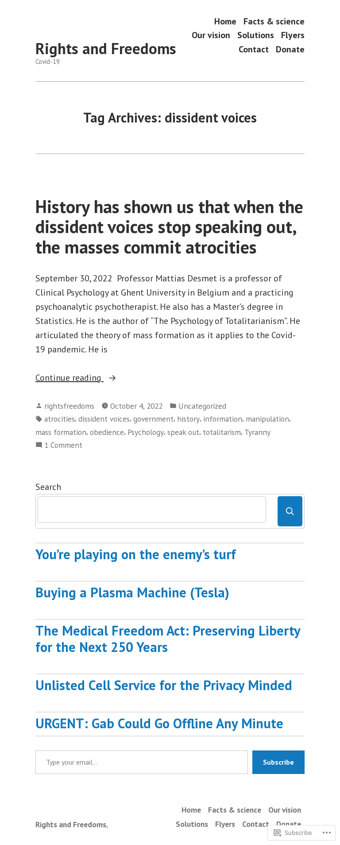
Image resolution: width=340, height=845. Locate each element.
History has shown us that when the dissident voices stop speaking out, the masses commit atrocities (169, 226)
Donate (290, 49)
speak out (183, 432)
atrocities (59, 419)
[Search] (290, 511)
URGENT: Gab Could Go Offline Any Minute (159, 723)
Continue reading (69, 378)
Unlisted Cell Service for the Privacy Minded (163, 685)
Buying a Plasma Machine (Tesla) (132, 592)
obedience (107, 432)
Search (48, 487)
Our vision (211, 35)
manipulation (267, 419)
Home (225, 21)
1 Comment (63, 445)
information (222, 419)
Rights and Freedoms (105, 48)
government (153, 419)
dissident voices (104, 419)
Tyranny (257, 432)
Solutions (255, 35)
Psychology (146, 432)
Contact (254, 49)
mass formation (60, 432)
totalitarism (222, 432)
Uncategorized (202, 406)
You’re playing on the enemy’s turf (135, 554)
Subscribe (278, 762)
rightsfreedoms (69, 406)
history (188, 419)
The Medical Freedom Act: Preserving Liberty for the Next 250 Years (167, 638)
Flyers (293, 35)
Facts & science (274, 21)
